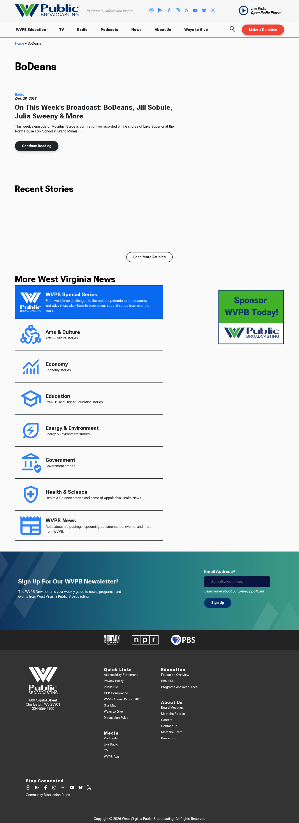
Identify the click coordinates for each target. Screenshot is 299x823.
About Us (163, 30)
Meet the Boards (173, 714)
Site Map (110, 705)
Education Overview (175, 675)
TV (61, 30)
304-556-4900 (43, 709)
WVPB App (111, 757)
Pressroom (169, 738)
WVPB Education (31, 30)
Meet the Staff (171, 732)
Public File (111, 687)
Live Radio (111, 744)
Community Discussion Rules (48, 795)
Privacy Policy (114, 681)
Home (19, 43)
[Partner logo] (112, 640)
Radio (82, 30)
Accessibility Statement (121, 675)
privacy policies (251, 591)
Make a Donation (263, 29)
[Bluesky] (204, 11)
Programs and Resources (179, 687)
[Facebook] (169, 11)
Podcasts (109, 30)
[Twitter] (213, 11)
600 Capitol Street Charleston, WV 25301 (43, 702)
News (136, 30)
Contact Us (169, 726)
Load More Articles (149, 257)
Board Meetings (172, 708)
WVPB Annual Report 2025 (122, 699)
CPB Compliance (116, 693)
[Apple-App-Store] (151, 11)
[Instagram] (178, 11)
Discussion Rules (116, 718)
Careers (166, 720)
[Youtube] (195, 11)
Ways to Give (196, 30)
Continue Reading (36, 146)
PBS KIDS (167, 681)
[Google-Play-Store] (160, 11)
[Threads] (186, 11)
